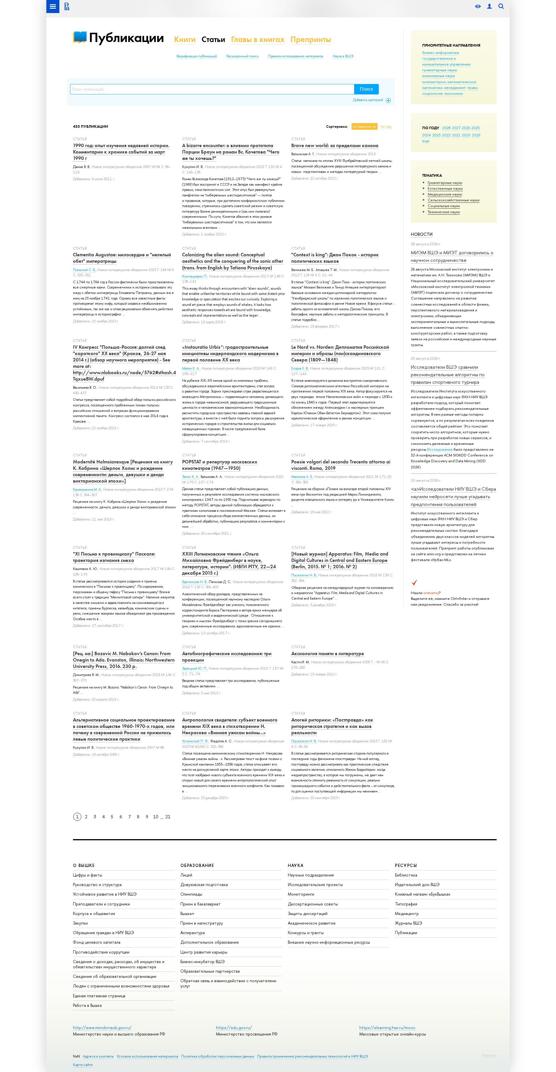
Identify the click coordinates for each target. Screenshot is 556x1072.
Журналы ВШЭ (408, 923)
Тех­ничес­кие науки (444, 211)
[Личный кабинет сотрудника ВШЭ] (489, 6)
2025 (475, 127)
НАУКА (296, 865)
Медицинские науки (445, 194)
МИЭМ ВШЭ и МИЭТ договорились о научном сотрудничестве (452, 256)
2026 (466, 127)
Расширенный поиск (242, 56)
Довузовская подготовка (204, 884)
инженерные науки (438, 75)
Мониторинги (301, 894)
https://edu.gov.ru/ (234, 1027)
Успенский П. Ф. (195, 741)
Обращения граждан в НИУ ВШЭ (103, 932)
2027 (456, 127)
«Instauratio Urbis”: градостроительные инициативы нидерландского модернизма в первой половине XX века (230, 353)
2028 (446, 127)
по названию (362, 126)
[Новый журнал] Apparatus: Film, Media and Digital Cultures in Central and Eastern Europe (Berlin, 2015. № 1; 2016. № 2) (339, 560)
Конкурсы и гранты (306, 932)
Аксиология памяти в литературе (327, 653)
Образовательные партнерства (210, 971)
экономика (453, 93)
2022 (446, 135)
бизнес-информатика (440, 52)
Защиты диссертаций (308, 913)
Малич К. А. (191, 368)
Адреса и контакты (98, 1056)
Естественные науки (445, 188)
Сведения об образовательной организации (114, 976)
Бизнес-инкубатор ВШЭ (202, 961)
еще (425, 140)
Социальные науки (444, 205)
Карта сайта (82, 1064)
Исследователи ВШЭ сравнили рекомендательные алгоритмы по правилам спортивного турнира (448, 375)
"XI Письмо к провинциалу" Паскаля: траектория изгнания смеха (114, 557)
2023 (436, 135)
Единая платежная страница (99, 995)
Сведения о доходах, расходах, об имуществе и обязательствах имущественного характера (118, 964)
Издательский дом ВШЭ (417, 884)
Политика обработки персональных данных (217, 1056)
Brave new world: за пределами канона (334, 145)
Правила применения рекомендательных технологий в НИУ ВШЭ (312, 1056)
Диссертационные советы (313, 904)
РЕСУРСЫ (406, 865)
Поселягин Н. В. (304, 575)
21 (168, 817)
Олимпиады (191, 894)
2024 (426, 135)
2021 (456, 135)
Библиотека (406, 875)
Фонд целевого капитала (96, 942)
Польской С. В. (84, 270)
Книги (185, 39)
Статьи (213, 39)
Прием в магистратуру (201, 923)
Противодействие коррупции (101, 952)
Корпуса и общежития (94, 913)
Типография (406, 904)
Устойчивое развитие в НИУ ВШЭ (105, 894)
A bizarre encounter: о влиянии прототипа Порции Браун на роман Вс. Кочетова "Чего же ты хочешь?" (230, 151)
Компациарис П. (194, 276)
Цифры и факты (87, 875)
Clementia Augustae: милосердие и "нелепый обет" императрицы (122, 257)
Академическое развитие (312, 923)
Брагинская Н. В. (194, 582)
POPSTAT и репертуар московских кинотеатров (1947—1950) (219, 465)
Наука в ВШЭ (343, 56)
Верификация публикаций (197, 56)
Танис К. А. (190, 476)
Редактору (489, 1055)
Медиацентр (407, 913)
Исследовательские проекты (315, 884)
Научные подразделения (311, 875)
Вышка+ (187, 913)
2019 (476, 135)
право (472, 87)
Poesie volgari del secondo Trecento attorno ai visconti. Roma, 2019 (340, 465)
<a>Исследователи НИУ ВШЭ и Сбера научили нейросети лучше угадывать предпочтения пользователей (453, 496)
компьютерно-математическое (449, 81)
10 (155, 817)
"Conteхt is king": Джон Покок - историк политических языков (335, 257)
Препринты (310, 39)
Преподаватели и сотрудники (101, 904)
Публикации (126, 37)
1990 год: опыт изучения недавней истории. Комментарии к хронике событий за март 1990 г (121, 151)
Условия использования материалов (147, 1056)
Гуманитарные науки (445, 182)
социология (432, 93)
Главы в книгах (258, 39)
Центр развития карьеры (203, 952)
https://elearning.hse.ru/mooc (387, 1027)
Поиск (366, 89)
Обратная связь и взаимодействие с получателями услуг (228, 983)
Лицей (186, 875)
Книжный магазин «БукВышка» (423, 894)
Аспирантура (192, 932)
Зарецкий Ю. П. (194, 668)
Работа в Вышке (87, 1005)
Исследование (440, 449)
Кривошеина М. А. (87, 489)
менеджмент (455, 87)
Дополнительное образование (209, 942)
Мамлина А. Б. (302, 476)
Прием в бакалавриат (200, 904)
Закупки (80, 923)
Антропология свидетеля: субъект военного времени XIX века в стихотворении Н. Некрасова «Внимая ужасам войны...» (229, 726)
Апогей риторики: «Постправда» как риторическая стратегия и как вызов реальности (332, 726)
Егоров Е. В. (299, 368)
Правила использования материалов (295, 56)
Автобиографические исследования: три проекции (227, 656)
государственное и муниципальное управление (446, 61)
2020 (466, 135)
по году (386, 126)
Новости (422, 234)
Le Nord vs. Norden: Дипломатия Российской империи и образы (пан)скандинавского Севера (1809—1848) (340, 353)
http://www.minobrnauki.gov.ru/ (102, 1027)
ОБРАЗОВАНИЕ (197, 865)
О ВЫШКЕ (84, 865)
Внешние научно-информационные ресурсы (329, 942)
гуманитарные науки (439, 69)
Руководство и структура (97, 884)
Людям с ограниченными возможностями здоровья (121, 986)
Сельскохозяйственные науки (454, 199)
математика (432, 87)
